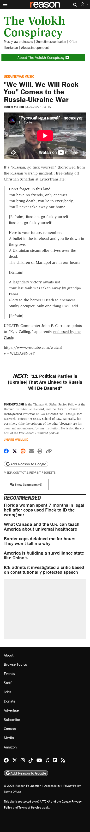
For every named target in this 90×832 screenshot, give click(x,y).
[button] (84, 4)
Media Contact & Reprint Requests (29, 473)
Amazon (10, 747)
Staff (8, 682)
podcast (39, 433)
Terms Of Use (12, 792)
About (8, 655)
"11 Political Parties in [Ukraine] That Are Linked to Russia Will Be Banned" (45, 382)
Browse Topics (15, 664)
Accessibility (52, 786)
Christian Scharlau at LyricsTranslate (34, 179)
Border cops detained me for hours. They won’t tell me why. (40, 540)
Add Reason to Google (28, 463)
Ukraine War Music (19, 76)
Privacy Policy (72, 786)
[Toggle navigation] (5, 4)
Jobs (7, 691)
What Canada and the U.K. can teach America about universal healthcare (41, 526)
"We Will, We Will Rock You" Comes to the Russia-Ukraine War (41, 92)
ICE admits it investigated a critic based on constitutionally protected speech (44, 569)
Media (9, 737)
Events (9, 673)
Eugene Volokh (14, 107)
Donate (9, 701)
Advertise (11, 710)
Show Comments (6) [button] (28, 485)
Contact (10, 728)
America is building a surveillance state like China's (44, 555)
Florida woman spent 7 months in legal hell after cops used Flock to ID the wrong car (44, 509)
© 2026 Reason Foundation (22, 786)
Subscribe (12, 719)
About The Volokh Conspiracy (42, 57)
